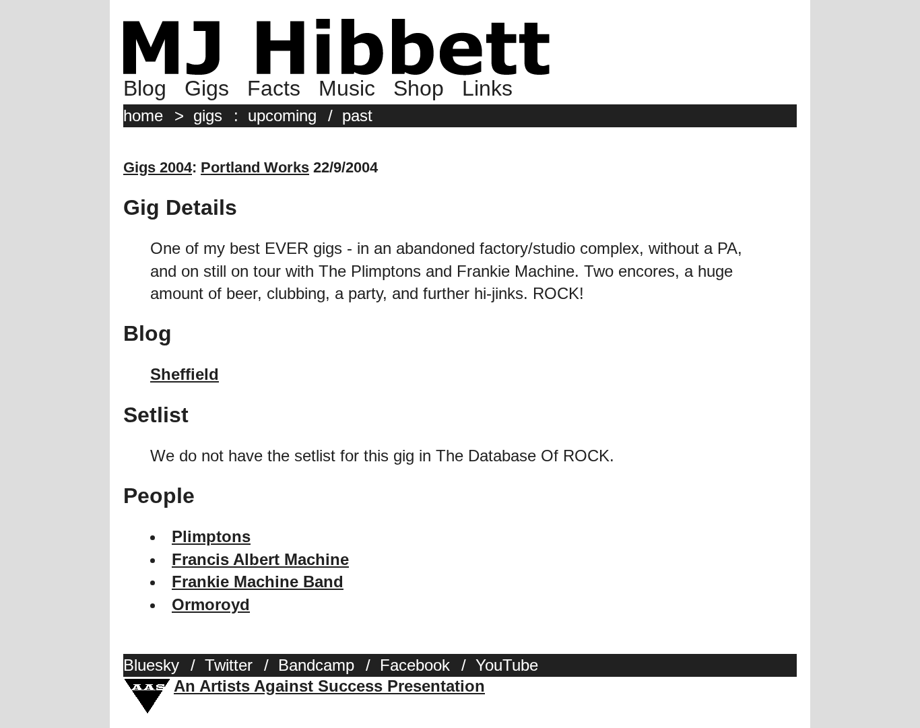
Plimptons (211, 536)
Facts (273, 88)
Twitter (229, 665)
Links (487, 88)
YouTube (506, 665)
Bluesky (151, 665)
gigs (207, 115)
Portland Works (255, 167)
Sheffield (184, 374)
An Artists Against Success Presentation (329, 686)
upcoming (282, 115)
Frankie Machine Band (257, 581)
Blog (144, 88)
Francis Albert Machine (260, 559)
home (143, 115)
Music (347, 88)
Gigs (207, 88)
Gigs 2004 (157, 167)
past (357, 115)
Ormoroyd (211, 604)
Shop (418, 88)
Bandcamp (316, 665)
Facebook (415, 665)
